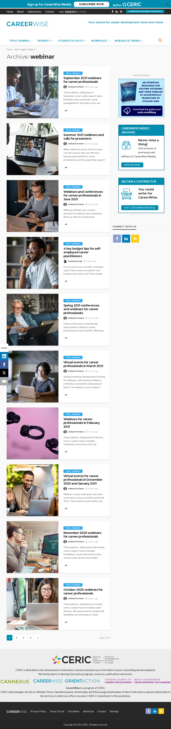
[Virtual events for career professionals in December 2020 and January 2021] (32, 490)
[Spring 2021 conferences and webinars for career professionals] (32, 320)
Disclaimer (74, 711)
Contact (49, 11)
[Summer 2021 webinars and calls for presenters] (32, 149)
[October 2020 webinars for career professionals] (32, 604)
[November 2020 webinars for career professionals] (32, 547)
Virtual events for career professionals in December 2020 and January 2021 (83, 479)
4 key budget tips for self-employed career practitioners (82, 252)
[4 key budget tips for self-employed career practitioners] (32, 263)
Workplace (99, 40)
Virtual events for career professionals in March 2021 (83, 364)
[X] (4, 373)
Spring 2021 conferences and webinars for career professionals (81, 309)
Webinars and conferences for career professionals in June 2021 (83, 195)
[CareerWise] (27, 24)
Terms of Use (57, 711)
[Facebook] (4, 364)
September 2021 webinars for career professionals (82, 79)
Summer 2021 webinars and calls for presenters (83, 136)
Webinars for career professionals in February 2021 (81, 422)
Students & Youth (70, 40)
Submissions (34, 11)
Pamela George (75, 261)
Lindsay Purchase (76, 86)
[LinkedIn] (4, 356)
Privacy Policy (38, 711)
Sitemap (114, 711)
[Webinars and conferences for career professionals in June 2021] (32, 206)
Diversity (43, 40)
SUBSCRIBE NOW (91, 4)
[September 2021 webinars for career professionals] (32, 92)
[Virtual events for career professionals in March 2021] (32, 376)
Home (10, 11)
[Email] (4, 381)
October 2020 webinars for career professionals (83, 591)
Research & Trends (127, 40)
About (20, 11)
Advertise (88, 711)
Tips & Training (19, 40)
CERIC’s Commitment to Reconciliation (108, 695)
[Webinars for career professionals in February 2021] (32, 433)
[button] (85, 4)
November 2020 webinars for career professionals (82, 534)
